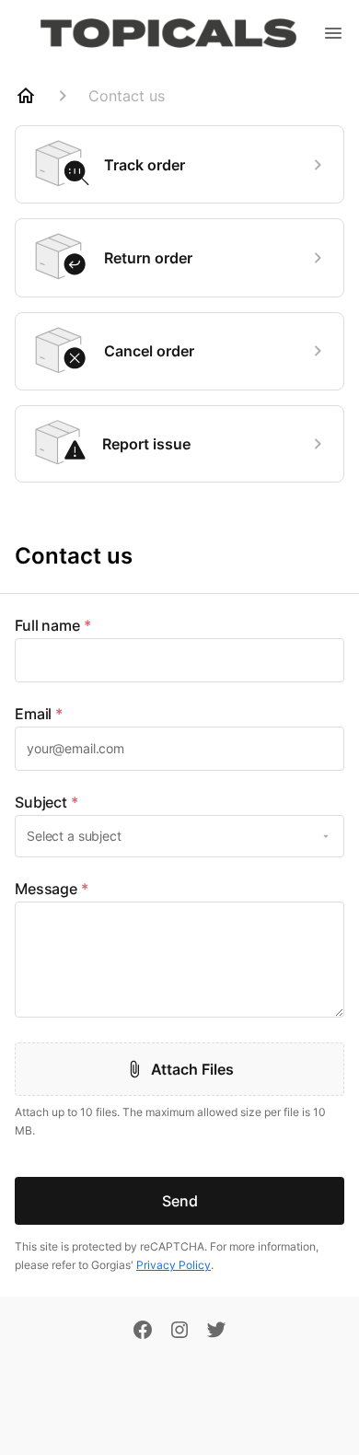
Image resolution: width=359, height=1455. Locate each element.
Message (51, 888)
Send (180, 1201)
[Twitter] (216, 1331)
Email (39, 713)
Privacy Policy (173, 1265)
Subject (46, 802)
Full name (53, 625)
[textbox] (179, 660)
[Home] (26, 96)
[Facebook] (143, 1331)
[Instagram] (179, 1331)
